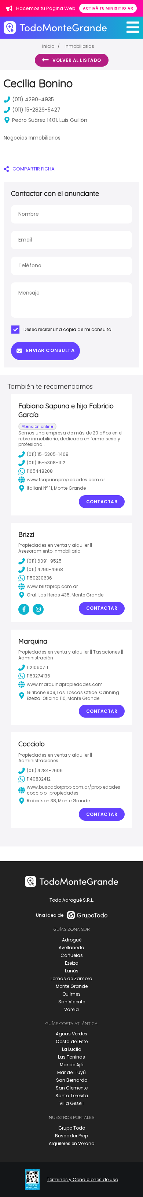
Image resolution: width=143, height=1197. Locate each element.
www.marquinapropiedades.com (65, 684)
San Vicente (71, 1002)
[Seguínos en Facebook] (23, 609)
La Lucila (71, 1049)
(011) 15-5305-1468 (48, 454)
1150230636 (39, 578)
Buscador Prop (71, 1136)
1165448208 (40, 471)
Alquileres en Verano (71, 1143)
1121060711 (37, 667)
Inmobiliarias (79, 46)
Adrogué (71, 940)
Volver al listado (76, 60)
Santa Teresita (71, 1095)
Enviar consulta (50, 350)
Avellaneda (71, 947)
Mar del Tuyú (71, 1072)
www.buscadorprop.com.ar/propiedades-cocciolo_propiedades (75, 790)
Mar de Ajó (71, 1065)
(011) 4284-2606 (45, 770)
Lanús (71, 971)
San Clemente (72, 1088)
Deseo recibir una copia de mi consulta (67, 329)
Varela (71, 1009)
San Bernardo (71, 1080)
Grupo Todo (71, 1128)
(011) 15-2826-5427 (36, 109)
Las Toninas (71, 1057)
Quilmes (71, 994)
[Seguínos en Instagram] (38, 609)
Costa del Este (72, 1041)
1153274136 (38, 676)
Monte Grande (72, 986)
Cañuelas (71, 955)
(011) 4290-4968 (45, 569)
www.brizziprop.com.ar (52, 586)
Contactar (102, 502)
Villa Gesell (71, 1103)
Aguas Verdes (71, 1034)
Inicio (48, 46)
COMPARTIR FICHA (33, 168)
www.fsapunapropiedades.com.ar (66, 479)
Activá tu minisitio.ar (108, 8)
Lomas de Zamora (71, 978)
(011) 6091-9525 (44, 561)
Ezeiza (71, 963)
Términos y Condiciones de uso (82, 1180)
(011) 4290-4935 (33, 99)
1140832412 (39, 779)
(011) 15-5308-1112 (46, 463)
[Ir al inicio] (55, 27)
